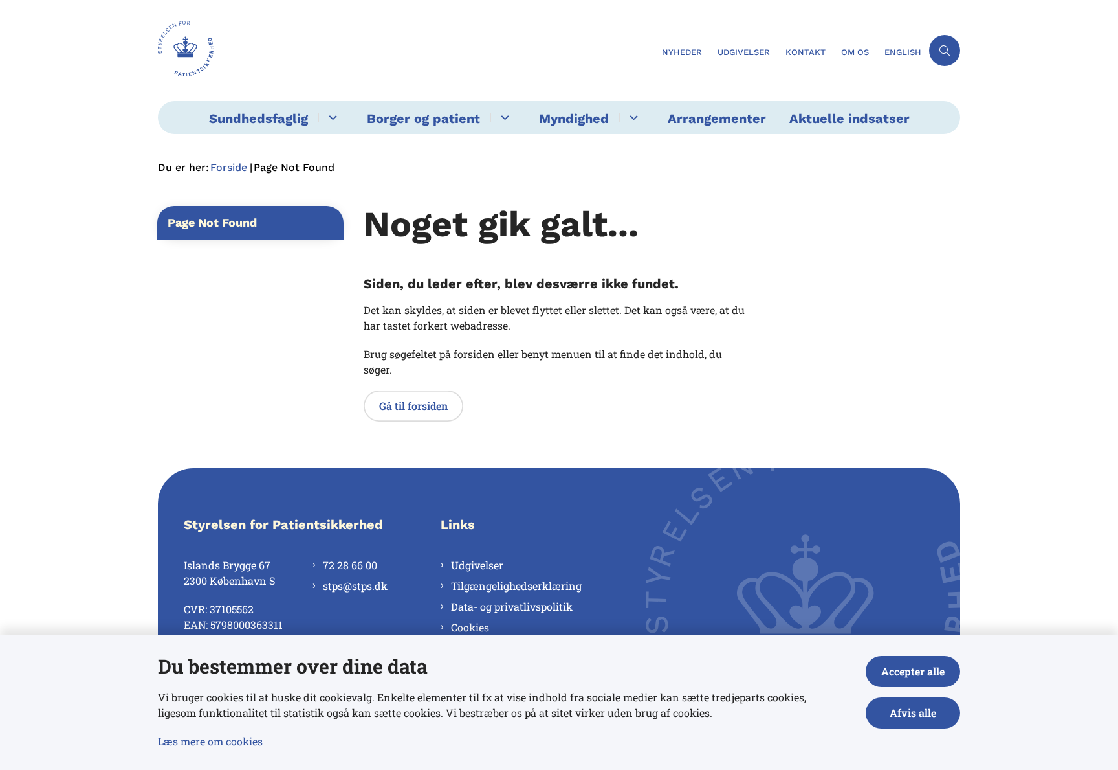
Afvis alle (913, 712)
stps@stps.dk (355, 586)
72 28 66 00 (350, 565)
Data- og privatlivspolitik (512, 606)
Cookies (470, 627)
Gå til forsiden (413, 406)
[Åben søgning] (944, 50)
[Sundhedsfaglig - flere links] (331, 117)
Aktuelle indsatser (849, 118)
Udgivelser (477, 565)
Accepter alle (913, 671)
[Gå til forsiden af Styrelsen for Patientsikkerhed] (406, 50)
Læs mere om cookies (210, 741)
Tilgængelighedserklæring (516, 586)
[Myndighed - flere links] (631, 117)
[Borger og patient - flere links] (503, 117)
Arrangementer (717, 118)
